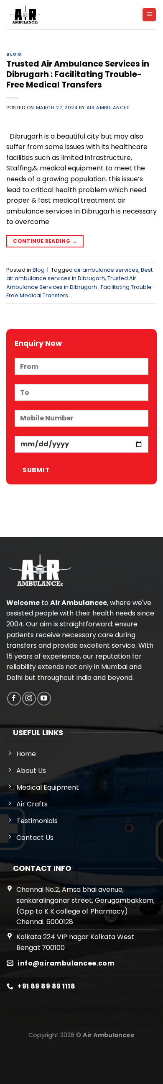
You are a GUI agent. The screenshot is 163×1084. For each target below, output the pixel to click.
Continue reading (45, 241)
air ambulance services (106, 269)
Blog (13, 54)
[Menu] (149, 15)
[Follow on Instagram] (29, 699)
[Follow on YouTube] (44, 699)
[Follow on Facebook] (14, 699)
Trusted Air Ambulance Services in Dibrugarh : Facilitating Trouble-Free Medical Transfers (77, 74)
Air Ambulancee (108, 107)
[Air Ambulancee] (25, 14)
